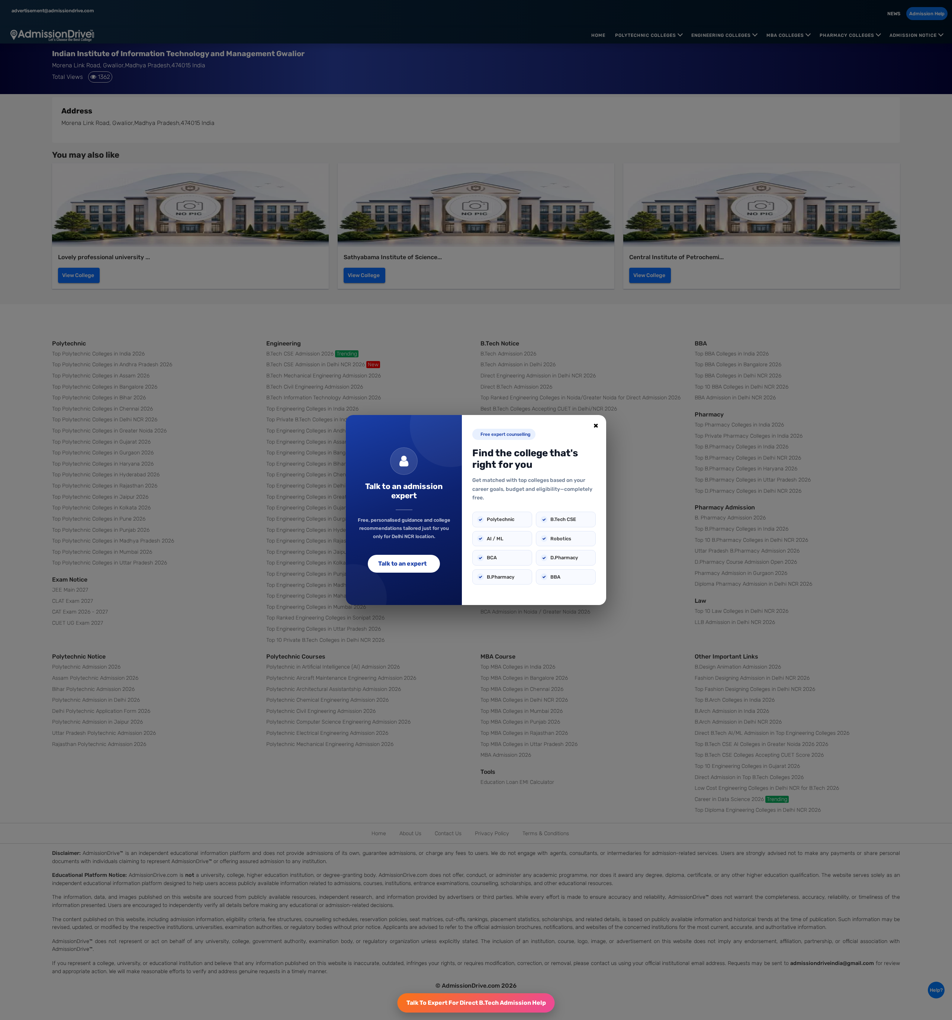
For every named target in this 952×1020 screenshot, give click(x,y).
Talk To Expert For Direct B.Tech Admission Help (476, 1002)
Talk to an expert (402, 563)
